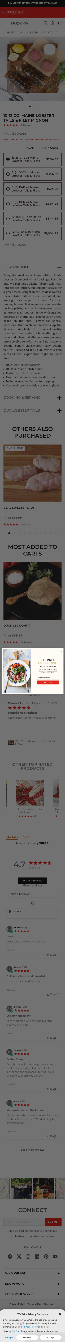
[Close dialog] (61, 650)
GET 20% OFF (48, 682)
